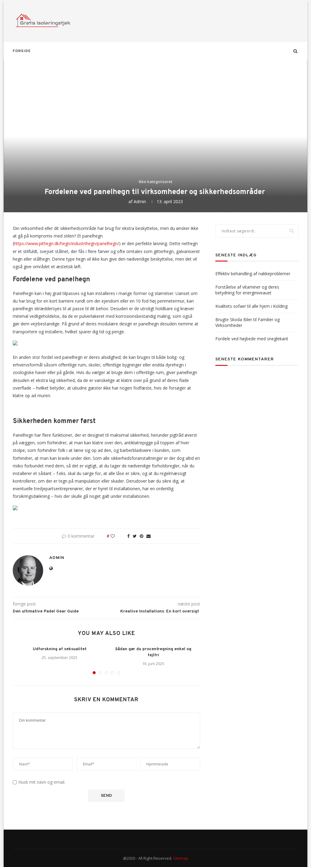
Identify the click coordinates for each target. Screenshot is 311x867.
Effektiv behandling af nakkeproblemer (252, 273)
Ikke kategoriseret (155, 181)
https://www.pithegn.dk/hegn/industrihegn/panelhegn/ (66, 243)
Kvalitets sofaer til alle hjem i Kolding (251, 306)
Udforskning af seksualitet (60, 649)
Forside (22, 51)
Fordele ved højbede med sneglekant (251, 339)
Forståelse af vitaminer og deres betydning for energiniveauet (247, 290)
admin (140, 201)
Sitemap (180, 858)
